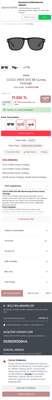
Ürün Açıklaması (13, 186)
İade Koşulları (11, 261)
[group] (26, 44)
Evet (44, 17)
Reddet (29, 374)
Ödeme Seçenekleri (14, 230)
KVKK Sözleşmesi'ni (14, 325)
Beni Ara (9, 271)
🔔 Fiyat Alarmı (29, 152)
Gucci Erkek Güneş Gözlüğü (15, 164)
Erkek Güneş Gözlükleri (15, 24)
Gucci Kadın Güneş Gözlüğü (15, 169)
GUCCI (26, 75)
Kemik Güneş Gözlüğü (13, 177)
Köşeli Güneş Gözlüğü (35, 177)
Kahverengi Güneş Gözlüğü (15, 173)
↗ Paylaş (43, 152)
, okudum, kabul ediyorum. (25, 325)
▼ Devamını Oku (26, 219)
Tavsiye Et (9, 251)
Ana (3, 24)
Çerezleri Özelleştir (26, 388)
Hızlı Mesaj (10, 282)
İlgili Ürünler (33, 293)
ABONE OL (44, 318)
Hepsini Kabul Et (26, 394)
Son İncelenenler (12, 293)
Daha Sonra (29, 17)
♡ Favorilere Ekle (12, 152)
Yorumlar (25, 241)
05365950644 (15, 341)
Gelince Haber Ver (26, 133)
